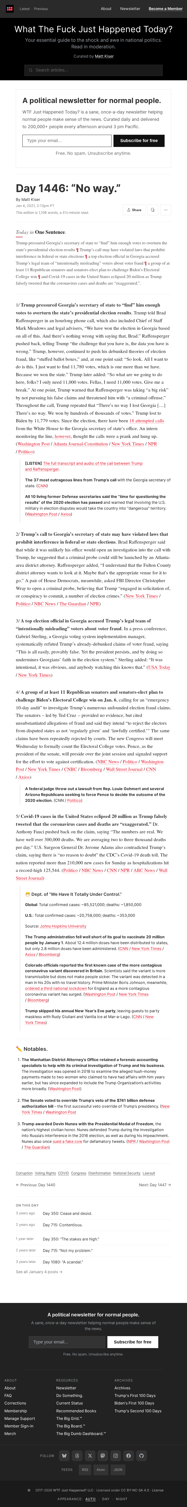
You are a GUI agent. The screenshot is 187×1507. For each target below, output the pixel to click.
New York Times (128, 443)
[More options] (165, 210)
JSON (118, 1470)
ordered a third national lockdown (56, 988)
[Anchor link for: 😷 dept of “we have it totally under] (23, 894)
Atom (101, 1470)
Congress (78, 1173)
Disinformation (99, 1173)
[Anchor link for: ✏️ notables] (13, 1049)
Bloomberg (91, 769)
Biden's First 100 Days (134, 1403)
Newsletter (130, 8)
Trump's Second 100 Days (137, 1411)
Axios (66, 514)
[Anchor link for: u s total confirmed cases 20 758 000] (23, 916)
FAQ (8, 1395)
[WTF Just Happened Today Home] (9, 8)
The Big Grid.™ (69, 1418)
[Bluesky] (64, 1455)
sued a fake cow (67, 1141)
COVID (63, 1173)
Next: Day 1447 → (155, 1185)
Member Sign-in (18, 1426)
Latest (25, 9)
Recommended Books (76, 1411)
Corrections (15, 1403)
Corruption (24, 1173)
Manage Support (19, 1418)
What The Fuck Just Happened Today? (93, 29)
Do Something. (69, 1395)
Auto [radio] (90, 1499)
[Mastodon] (102, 1455)
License (158, 1490)
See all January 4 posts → (39, 1272)
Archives (122, 1388)
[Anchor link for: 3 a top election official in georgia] (13, 621)
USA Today (159, 667)
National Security (126, 1173)
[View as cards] (153, 210)
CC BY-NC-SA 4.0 (135, 1490)
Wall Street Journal (124, 769)
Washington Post (34, 443)
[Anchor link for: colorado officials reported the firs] (23, 965)
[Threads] (77, 1455)
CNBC (70, 769)
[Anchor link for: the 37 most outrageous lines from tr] (23, 480)
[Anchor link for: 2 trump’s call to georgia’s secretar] (13, 534)
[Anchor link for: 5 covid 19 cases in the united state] (13, 816)
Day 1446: (68, 188)
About (106, 8)
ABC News (144, 870)
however (63, 436)
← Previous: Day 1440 (35, 1185)
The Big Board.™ (70, 1426)
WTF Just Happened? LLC (73, 1490)
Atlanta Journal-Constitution (80, 443)
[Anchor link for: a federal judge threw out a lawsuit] (23, 789)
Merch (10, 1433)
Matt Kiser (104, 56)
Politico (25, 451)
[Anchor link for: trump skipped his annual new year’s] (23, 1011)
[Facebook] (128, 1455)
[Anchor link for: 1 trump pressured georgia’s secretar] (13, 305)
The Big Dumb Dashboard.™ (81, 1433)
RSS (85, 1470)
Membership (15, 1411)
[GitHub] (141, 1455)
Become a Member (166, 8)
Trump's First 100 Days (135, 1395)
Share (136, 210)
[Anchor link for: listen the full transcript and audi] (23, 463)
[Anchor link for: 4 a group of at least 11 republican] (13, 692)
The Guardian (72, 603)
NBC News (45, 603)
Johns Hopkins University (63, 926)
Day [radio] (106, 1499)
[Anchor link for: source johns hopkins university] (23, 926)
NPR (152, 443)
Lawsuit (149, 1173)
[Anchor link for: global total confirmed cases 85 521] (23, 905)
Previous (41, 9)
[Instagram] (115, 1455)
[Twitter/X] (90, 1455)
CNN (42, 486)
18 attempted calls (146, 420)
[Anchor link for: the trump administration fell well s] (23, 937)
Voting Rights (45, 1173)
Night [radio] (122, 1499)
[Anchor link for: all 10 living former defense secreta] (23, 497)
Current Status (69, 1403)
